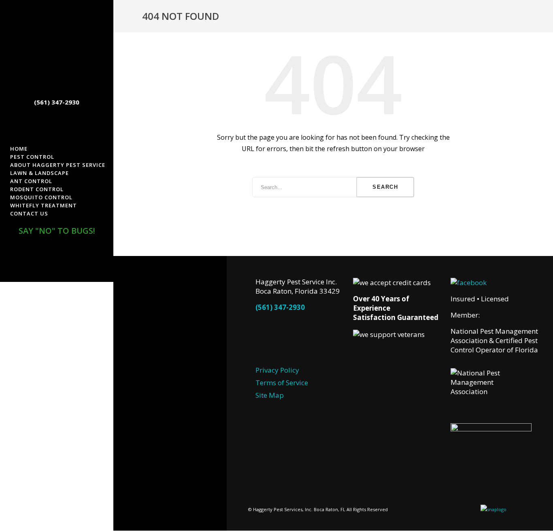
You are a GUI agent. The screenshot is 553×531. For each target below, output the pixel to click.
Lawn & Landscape (39, 173)
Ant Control (31, 181)
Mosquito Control (41, 197)
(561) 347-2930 (280, 307)
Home (19, 148)
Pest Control (32, 156)
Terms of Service (281, 382)
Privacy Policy (277, 370)
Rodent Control (37, 189)
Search (385, 187)
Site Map (269, 395)
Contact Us (29, 213)
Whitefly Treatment (43, 205)
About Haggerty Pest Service (57, 164)
